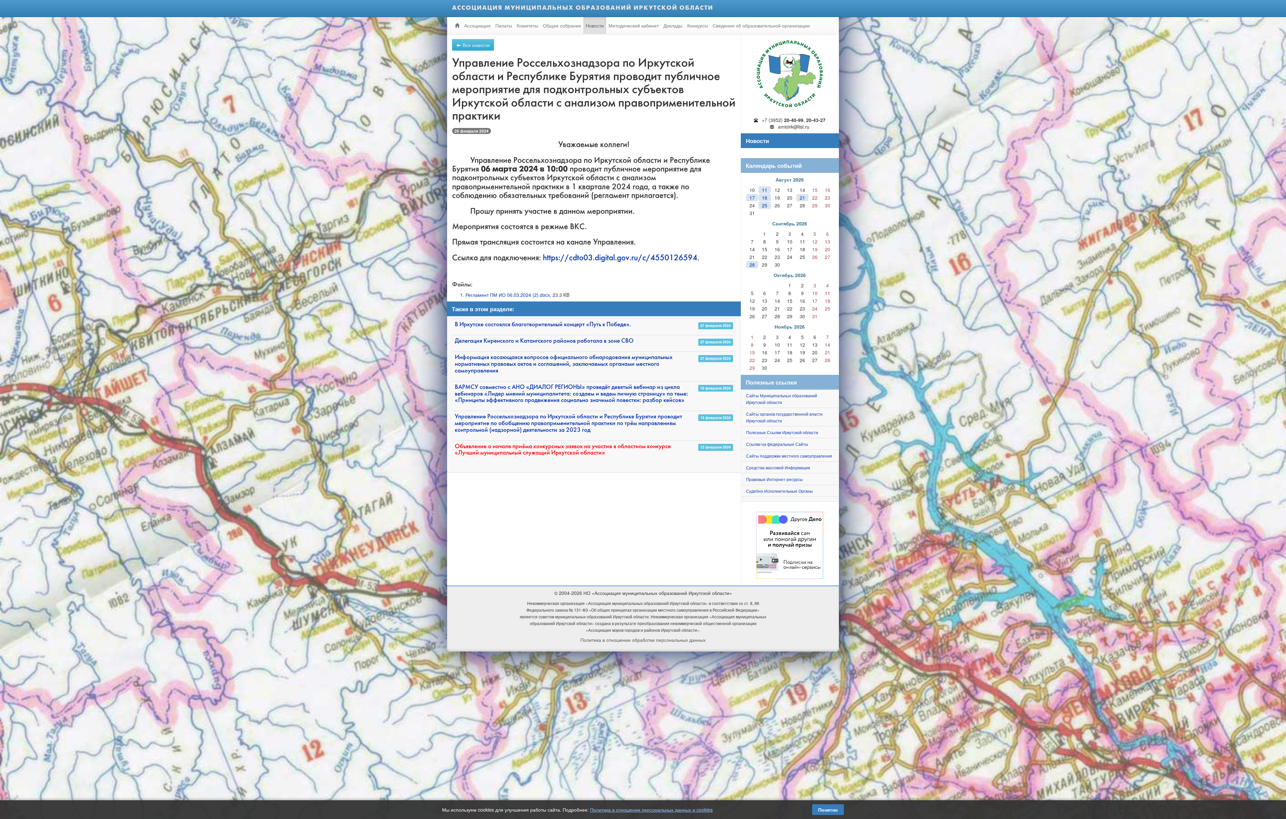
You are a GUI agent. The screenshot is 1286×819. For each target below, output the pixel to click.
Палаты (503, 25)
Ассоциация (477, 25)
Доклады (673, 25)
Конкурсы (697, 25)
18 (764, 197)
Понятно (828, 809)
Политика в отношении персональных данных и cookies (651, 809)
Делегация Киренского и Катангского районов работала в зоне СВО (544, 341)
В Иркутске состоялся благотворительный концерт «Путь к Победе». (543, 325)
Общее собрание (562, 25)
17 (752, 197)
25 (764, 205)
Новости (595, 25)
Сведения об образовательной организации (761, 25)
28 (752, 264)
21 (802, 197)
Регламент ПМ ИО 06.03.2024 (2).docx (508, 294)
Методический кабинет (634, 25)
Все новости (475, 45)
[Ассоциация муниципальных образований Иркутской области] (790, 72)
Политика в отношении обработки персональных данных (643, 639)
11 (764, 190)
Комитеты (527, 25)
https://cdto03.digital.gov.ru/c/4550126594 (620, 258)
